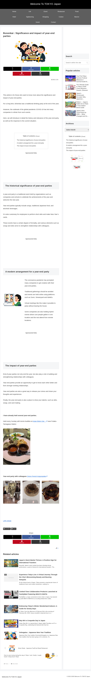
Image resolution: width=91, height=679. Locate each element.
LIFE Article (7, 521)
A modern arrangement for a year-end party (30, 143)
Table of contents (29, 136)
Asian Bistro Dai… (39, 421)
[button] (40, 74)
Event (14, 528)
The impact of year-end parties (26, 146)
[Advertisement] (31, 86)
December (7, 528)
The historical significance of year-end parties (31, 140)
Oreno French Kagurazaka (36, 476)
